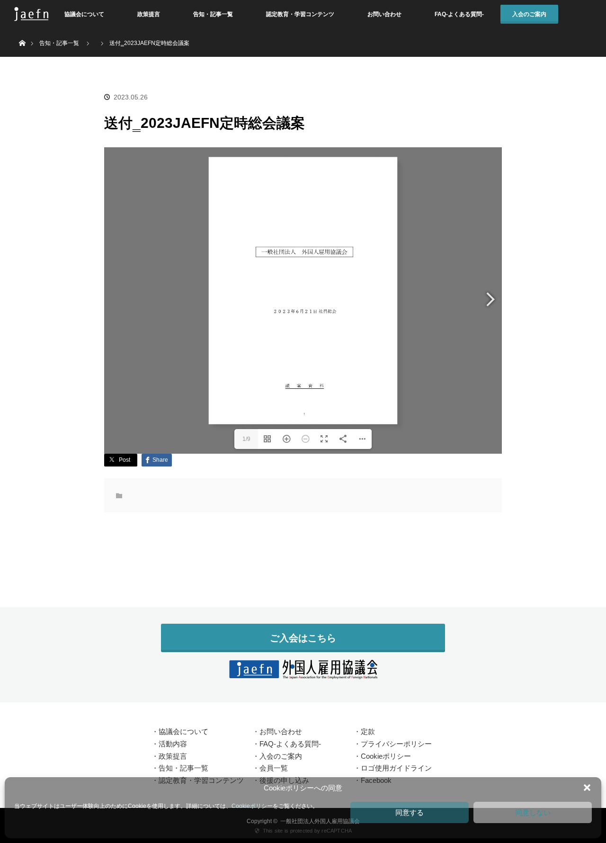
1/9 (246, 439)
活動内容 (173, 744)
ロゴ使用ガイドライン (396, 768)
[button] (587, 787)
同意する (409, 812)
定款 (368, 731)
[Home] (22, 32)
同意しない (533, 812)
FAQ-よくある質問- (459, 14)
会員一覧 (273, 768)
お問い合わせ (384, 14)
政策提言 (148, 14)
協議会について (84, 14)
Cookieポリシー (252, 806)
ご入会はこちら (303, 638)
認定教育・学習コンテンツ (300, 14)
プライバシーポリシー (396, 744)
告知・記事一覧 (213, 14)
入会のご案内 (529, 14)
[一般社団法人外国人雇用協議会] (303, 673)
